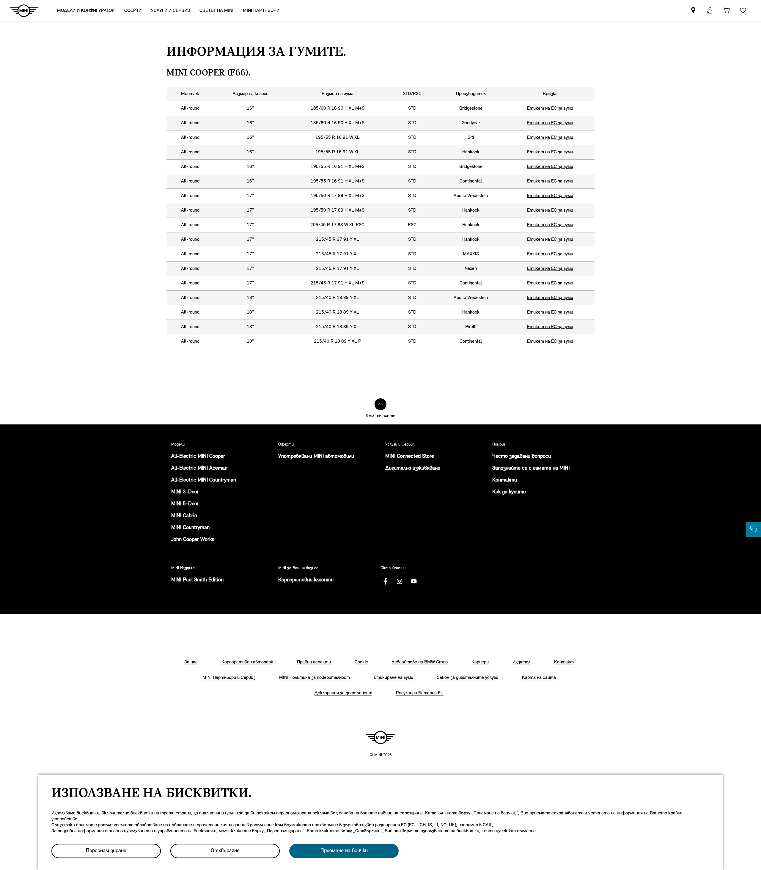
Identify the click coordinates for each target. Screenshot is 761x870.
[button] (710, 10)
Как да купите (509, 492)
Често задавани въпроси (521, 456)
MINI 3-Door (185, 492)
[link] (693, 10)
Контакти (504, 480)
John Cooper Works (192, 539)
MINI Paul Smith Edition (197, 580)
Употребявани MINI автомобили (316, 456)
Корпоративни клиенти (306, 580)
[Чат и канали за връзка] (753, 529)
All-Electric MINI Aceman (199, 468)
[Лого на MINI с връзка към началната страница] (380, 737)
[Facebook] (385, 581)
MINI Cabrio (184, 516)
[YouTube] (414, 581)
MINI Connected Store (409, 456)
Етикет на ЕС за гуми (550, 108)
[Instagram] (399, 581)
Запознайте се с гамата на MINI (531, 468)
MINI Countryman (190, 528)
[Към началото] (380, 404)
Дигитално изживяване (412, 468)
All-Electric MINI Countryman (203, 480)
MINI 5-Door (185, 504)
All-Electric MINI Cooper (198, 456)
